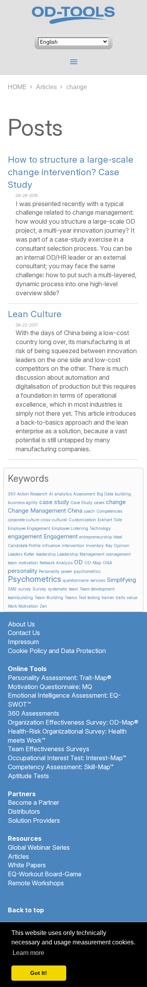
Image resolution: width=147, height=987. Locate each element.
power (66, 571)
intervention (73, 545)
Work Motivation (23, 606)
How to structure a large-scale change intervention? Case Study (70, 172)
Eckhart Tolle (110, 519)
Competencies (109, 511)
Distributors (24, 811)
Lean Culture (35, 314)
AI (51, 494)
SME (12, 589)
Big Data (105, 494)
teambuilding (20, 597)
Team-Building (48, 597)
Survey (39, 589)
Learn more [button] (28, 952)
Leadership (67, 554)
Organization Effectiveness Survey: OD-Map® (73, 722)
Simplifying (121, 579)
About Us (21, 624)
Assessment (84, 494)
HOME (17, 87)
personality (22, 570)
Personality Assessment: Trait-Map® (59, 678)
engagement (25, 536)
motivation (28, 562)
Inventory (95, 545)
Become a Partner (33, 802)
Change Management (37, 510)
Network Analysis (56, 562)
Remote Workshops (36, 883)
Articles (46, 87)
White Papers (27, 865)
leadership (46, 554)
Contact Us (24, 633)
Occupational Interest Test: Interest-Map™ (67, 758)
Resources (25, 838)
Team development (97, 589)
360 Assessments (33, 713)
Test (82, 597)
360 (12, 494)
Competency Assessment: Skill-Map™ (61, 767)
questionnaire (76, 580)
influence (51, 545)
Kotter (29, 554)
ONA (107, 562)
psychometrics (87, 571)
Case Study (82, 502)
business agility (23, 502)
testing (93, 597)
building (123, 494)
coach (89, 511)
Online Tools (27, 669)
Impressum (23, 642)
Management (92, 554)
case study (54, 502)
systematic (57, 589)
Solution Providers (34, 820)
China (74, 510)
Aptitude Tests (28, 776)
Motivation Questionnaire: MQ (50, 687)
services (97, 580)
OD (78, 562)
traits (120, 597)
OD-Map (92, 562)
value (132, 597)
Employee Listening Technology (81, 528)
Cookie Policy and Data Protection (57, 651)
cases (99, 502)
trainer (108, 597)
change (116, 502)
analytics (63, 494)
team (73, 589)
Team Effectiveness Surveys (48, 749)
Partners (22, 794)
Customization (82, 519)
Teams (71, 597)
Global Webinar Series (39, 847)
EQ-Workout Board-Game (45, 874)
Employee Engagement (29, 528)
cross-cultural (54, 519)
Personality (49, 571)
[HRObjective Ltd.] (73, 17)
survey (24, 589)
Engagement (61, 536)
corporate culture (23, 519)
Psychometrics (34, 579)
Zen (43, 606)
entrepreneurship (95, 537)
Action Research (32, 494)
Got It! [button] (38, 973)
